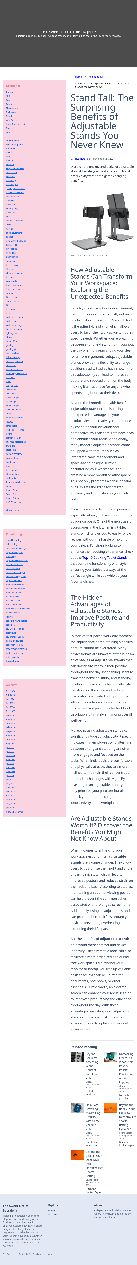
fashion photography (15, 588)
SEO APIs (10, 176)
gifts (8, 216)
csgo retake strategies (16, 648)
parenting (10, 293)
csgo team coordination (17, 560)
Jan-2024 (10, 763)
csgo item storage (14, 644)
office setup (11, 425)
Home (78, 76)
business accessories (16, 441)
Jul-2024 (10, 751)
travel (8, 381)
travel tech (11, 466)
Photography (12, 108)
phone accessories (14, 273)
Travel (9, 116)
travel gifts (11, 204)
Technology (11, 112)
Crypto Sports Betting (16, 482)
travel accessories (14, 285)
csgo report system (15, 584)
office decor (11, 172)
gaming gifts (12, 349)
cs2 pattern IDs (13, 568)
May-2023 (10, 783)
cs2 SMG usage (13, 600)
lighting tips (11, 333)
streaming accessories (16, 373)
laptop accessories (14, 220)
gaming (9, 345)
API (7, 506)
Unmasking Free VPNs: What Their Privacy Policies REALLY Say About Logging (126, 1068)
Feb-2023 (10, 727)
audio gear (11, 321)
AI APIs (9, 228)
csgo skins (11, 624)
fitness (9, 305)
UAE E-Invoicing (13, 502)
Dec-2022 (10, 767)
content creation (13, 437)
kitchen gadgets (94, 76)
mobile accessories (15, 192)
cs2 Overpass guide (15, 628)
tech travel (11, 309)
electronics (11, 449)
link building (11, 544)
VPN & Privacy (12, 510)
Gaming (9, 92)
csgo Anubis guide (14, 552)
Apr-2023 (10, 735)
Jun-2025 (10, 807)
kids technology (13, 357)
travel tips (10, 445)
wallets (9, 224)
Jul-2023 (10, 747)
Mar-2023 (10, 755)
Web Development (14, 144)
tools (8, 313)
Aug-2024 (10, 759)
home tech (11, 486)
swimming (11, 556)
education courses (14, 640)
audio (8, 413)
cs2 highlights (12, 657)
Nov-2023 (10, 771)
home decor (11, 252)
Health (9, 152)
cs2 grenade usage (15, 636)
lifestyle (9, 269)
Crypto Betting (12, 498)
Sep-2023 (10, 723)
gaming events (13, 612)
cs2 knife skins (12, 596)
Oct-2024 (10, 707)
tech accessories (14, 196)
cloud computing (13, 604)
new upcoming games (16, 576)
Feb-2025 (10, 791)
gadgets (10, 236)
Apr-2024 (10, 719)
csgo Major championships (18, 608)
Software (10, 164)
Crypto (9, 433)
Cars (8, 136)
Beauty (9, 156)
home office (11, 341)
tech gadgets (12, 184)
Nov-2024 (10, 787)
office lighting (12, 474)
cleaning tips (12, 256)
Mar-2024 (10, 715)
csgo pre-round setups (16, 620)
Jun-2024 (10, 699)
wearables (11, 389)
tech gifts (10, 377)
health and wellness (15, 329)
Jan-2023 (10, 779)
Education (10, 104)
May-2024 (10, 731)
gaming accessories (15, 188)
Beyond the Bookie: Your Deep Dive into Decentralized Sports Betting (94, 1164)
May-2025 (10, 803)
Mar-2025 (10, 799)
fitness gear (11, 297)
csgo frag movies (14, 580)
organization (12, 458)
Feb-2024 (10, 695)
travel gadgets (12, 397)
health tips (11, 365)
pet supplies (11, 248)
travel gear (11, 212)
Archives (53, 1214)
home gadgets (12, 405)
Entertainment (12, 140)
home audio (11, 261)
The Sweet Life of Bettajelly (68, 31)
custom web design (15, 653)
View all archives (14, 811)
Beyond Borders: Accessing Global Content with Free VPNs (92, 1066)
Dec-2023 (10, 711)
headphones (12, 462)
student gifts (12, 401)
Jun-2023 (10, 775)
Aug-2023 (10, 743)
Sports (9, 100)
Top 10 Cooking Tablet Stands (105, 557)
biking (9, 337)
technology (11, 180)
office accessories (14, 417)
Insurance (10, 148)
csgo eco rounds (13, 592)
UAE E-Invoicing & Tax (16, 240)
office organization (14, 361)
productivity (11, 281)
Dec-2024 (10, 691)
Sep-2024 (10, 739)
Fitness (9, 128)
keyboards (11, 478)
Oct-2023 (10, 703)
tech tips (10, 277)
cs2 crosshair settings (16, 548)
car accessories (13, 301)
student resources (14, 369)
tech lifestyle (12, 470)
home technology (14, 453)
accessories (11, 244)
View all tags (12, 661)
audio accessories (14, 317)
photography (12, 208)
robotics (10, 616)
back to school (12, 353)
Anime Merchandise (15, 289)
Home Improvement (15, 124)
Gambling (10, 200)
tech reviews (12, 265)
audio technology (14, 325)
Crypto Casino (12, 490)
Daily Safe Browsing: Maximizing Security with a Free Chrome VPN (93, 1117)
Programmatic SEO (15, 168)
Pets (8, 132)
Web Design (11, 120)
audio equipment (14, 232)
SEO (8, 96)
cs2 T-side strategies (15, 572)
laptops (9, 421)
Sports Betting (12, 494)
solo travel (11, 632)
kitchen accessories (15, 429)
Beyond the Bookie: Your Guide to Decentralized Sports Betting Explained (128, 1117)
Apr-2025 (10, 795)
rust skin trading (13, 540)
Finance (9, 160)
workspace (11, 393)
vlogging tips (12, 385)
